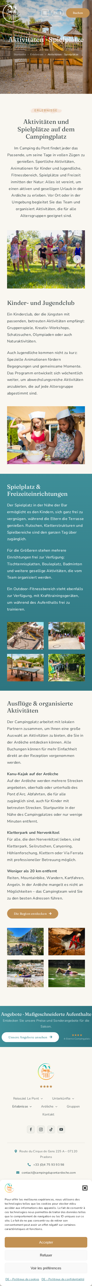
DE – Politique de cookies (22, 1279)
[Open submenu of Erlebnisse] (30, 1107)
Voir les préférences (46, 1268)
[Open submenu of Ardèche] (55, 1107)
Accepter (46, 1242)
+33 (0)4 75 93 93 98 (48, 1165)
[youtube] (61, 1129)
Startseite (20, 54)
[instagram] (41, 1129)
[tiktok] (51, 1129)
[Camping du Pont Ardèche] (11, 5)
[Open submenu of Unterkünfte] (72, 1099)
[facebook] (31, 1129)
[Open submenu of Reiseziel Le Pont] (41, 1099)
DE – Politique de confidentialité (63, 1279)
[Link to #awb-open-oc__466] (45, 13)
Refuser (46, 1255)
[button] (85, 1188)
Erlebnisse (36, 54)
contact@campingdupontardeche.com (49, 1173)
